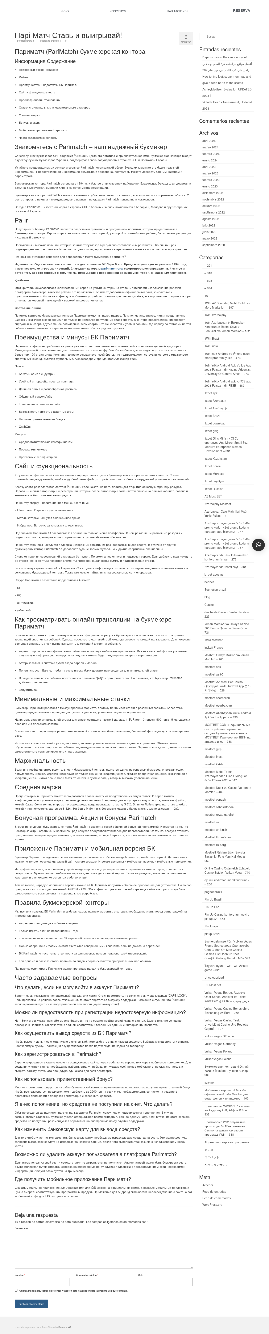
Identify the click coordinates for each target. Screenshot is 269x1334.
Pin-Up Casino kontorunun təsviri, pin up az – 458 (226, 916)
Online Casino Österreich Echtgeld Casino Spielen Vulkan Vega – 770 (227, 870)
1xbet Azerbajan (215, 400)
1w (206, 295)
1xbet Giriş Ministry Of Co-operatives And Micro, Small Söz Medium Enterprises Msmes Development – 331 (226, 444)
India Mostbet (213, 640)
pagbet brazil (213, 892)
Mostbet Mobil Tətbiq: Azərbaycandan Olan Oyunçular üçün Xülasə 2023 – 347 (225, 776)
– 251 (208, 265)
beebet (209, 582)
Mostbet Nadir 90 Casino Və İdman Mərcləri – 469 (227, 789)
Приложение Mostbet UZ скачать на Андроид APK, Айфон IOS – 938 (226, 1110)
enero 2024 (210, 160)
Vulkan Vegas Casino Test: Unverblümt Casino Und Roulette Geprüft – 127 (226, 1024)
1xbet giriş (211, 431)
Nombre (20, 1275)
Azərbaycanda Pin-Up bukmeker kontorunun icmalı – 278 (226, 557)
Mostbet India (213, 756)
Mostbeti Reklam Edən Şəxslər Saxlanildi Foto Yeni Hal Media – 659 (225, 856)
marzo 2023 (210, 173)
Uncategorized (214, 977)
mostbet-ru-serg (215, 845)
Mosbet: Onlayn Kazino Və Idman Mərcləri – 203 (226, 657)
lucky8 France (213, 647)
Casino (209, 604)
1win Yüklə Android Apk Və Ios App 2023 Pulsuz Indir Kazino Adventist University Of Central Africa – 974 (227, 369)
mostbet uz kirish (215, 829)
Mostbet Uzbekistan (217, 837)
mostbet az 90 (213, 674)
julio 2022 (208, 225)
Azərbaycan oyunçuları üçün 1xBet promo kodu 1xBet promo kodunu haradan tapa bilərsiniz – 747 (227, 527)
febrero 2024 (211, 154)
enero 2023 (210, 186)
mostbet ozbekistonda (219, 807)
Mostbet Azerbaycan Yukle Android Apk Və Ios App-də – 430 (227, 715)
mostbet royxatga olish (219, 814)
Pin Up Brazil (213, 899)
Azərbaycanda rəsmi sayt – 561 (225, 567)
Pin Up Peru (212, 907)
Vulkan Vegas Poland (218, 1051)
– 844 (208, 288)
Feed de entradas (214, 1191)
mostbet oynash (215, 799)
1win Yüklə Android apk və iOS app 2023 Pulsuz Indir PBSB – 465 (227, 383)
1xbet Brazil (212, 416)
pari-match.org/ (112, 268)
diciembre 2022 (212, 193)
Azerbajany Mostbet (217, 504)
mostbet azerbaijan (217, 698)
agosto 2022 (210, 219)
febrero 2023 (211, 180)
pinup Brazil (212, 934)
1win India (211, 346)
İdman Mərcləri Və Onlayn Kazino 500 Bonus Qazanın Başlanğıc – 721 (226, 628)
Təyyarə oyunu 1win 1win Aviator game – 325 (226, 968)
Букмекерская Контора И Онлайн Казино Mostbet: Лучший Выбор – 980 (227, 1070)
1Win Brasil (211, 338)
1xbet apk (211, 393)
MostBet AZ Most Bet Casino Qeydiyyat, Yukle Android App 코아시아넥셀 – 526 (227, 686)
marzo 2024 (210, 147)
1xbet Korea (212, 466)
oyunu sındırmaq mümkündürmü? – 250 (226, 882)
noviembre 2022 (213, 199)
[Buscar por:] (223, 36)
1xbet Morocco (214, 473)
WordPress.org (212, 1204)
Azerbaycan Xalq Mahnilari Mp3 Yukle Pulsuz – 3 (225, 513)
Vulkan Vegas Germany (220, 1044)
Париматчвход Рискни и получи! (224, 57)
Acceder (207, 1185)
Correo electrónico (87, 1275)
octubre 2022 (211, 206)
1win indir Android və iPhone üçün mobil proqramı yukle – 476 (227, 355)
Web (140, 1275)
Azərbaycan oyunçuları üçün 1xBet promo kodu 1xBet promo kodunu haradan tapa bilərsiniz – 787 (227, 543)
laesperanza (27, 40)
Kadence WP (64, 1327)
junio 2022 (209, 232)
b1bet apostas (213, 574)
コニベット (211, 1157)
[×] (258, 545)
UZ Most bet (212, 985)
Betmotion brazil (215, 589)
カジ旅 (208, 1149)
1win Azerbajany (215, 315)
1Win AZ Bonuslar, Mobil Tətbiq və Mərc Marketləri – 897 (227, 305)
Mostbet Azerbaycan (218, 705)
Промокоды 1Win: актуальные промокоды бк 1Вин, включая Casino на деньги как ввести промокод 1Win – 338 (225, 1128)
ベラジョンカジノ (216, 1165)
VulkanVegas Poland (218, 1059)
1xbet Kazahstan (215, 458)
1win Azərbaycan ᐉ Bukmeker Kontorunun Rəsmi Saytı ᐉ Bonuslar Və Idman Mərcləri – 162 (227, 326)
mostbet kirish (213, 764)
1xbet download (214, 423)
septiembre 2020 (213, 245)
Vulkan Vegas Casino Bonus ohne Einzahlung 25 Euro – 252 (226, 1010)
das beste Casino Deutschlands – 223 (226, 614)
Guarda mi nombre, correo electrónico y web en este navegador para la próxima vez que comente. (73, 1290)
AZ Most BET (213, 496)
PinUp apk (211, 926)
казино (209, 1082)
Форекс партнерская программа (226, 1142)
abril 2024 (209, 141)
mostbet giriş (213, 749)
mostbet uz (211, 822)
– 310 (208, 273)
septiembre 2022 (213, 212)
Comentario (21, 1228)
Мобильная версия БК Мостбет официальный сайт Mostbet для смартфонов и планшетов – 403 (226, 1094)
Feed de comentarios (216, 1198)
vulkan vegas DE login (219, 1036)
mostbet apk (212, 667)
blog (56, 40)
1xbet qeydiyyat (214, 481)
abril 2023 (209, 167)
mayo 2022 (209, 238)
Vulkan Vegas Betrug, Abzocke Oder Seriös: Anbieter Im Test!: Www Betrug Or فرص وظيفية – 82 (226, 996)
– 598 (208, 280)
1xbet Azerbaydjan (216, 408)
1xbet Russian (213, 489)
